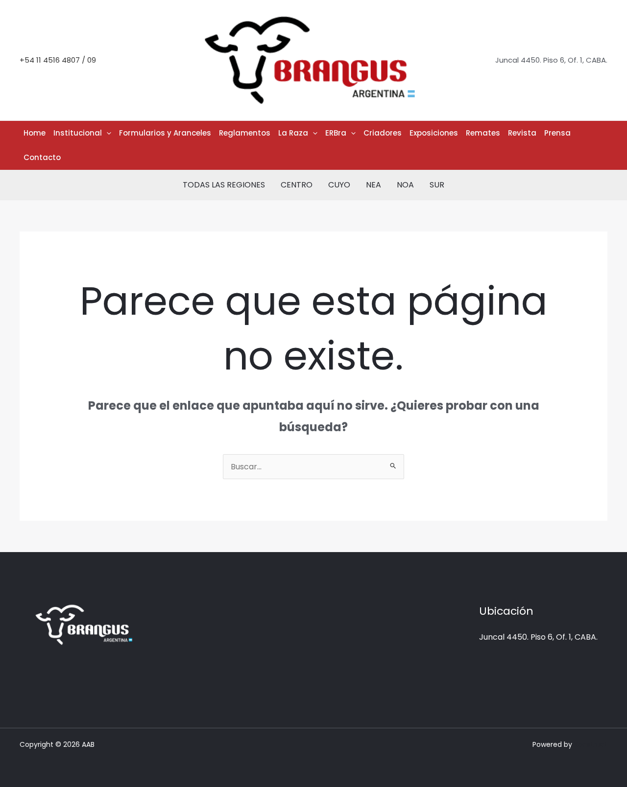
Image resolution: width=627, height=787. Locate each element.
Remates (483, 133)
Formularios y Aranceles (165, 133)
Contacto (42, 157)
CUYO (339, 184)
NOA (405, 184)
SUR (437, 184)
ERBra (335, 133)
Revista (522, 133)
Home (35, 133)
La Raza (293, 133)
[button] (106, 133)
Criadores (382, 133)
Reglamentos (244, 133)
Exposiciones (434, 133)
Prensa (557, 133)
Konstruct (590, 744)
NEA (373, 184)
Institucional (77, 133)
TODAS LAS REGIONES (224, 184)
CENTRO (297, 184)
